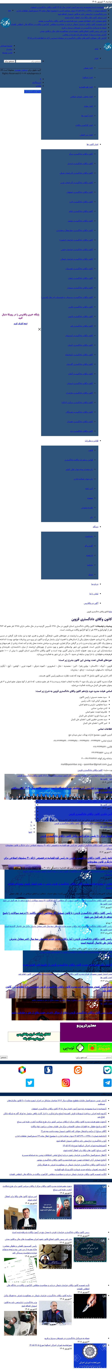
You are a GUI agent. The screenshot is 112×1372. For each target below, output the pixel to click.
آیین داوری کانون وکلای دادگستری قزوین (90, 814)
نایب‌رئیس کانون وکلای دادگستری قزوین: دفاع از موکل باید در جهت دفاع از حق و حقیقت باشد (62, 1013)
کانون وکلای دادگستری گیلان (80, 374)
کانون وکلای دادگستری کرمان (80, 345)
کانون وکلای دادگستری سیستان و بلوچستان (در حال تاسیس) (67, 297)
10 (31, 825)
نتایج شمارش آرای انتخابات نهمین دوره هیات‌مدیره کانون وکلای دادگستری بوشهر (72, 21)
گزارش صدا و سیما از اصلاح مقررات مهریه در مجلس (84, 34)
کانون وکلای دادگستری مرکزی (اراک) (77, 402)
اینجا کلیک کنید (20, 323)
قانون (90, 450)
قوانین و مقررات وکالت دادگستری (78, 460)
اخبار (96, 58)
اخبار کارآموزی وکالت (84, 125)
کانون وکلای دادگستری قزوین (80, 316)
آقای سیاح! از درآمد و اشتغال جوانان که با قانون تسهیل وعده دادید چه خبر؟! (73, 1131)
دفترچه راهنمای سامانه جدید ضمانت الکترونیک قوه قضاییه (80, 1169)
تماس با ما (93, 593)
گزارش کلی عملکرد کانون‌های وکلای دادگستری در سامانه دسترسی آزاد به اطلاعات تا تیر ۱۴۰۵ (67, 38)
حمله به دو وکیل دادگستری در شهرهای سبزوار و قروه (84, 27)
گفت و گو (89, 546)
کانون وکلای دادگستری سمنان (80, 288)
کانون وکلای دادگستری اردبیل (80, 163)
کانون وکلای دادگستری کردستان (79, 335)
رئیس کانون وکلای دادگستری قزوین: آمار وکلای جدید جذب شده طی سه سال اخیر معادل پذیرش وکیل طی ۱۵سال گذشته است (60, 941)
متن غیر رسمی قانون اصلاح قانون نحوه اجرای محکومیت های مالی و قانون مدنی (73, 31)
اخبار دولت (88, 106)
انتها (30, 832)
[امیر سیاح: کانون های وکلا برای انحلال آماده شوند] (55, 1218)
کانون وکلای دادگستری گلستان (79, 364)
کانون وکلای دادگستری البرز (81, 201)
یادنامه (90, 565)
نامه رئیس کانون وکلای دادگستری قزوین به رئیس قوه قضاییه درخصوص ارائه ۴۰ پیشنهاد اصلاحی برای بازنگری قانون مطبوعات (58, 860)
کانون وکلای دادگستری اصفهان (80, 192)
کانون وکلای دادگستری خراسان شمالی (76, 259)
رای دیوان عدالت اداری (83, 479)
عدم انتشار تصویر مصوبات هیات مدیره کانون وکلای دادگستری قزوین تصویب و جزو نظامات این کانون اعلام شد (59, 989)
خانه (96, 49)
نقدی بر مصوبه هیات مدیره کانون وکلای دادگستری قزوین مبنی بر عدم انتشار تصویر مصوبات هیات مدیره (60, 886)
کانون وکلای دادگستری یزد (81, 431)
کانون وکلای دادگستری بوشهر (80, 221)
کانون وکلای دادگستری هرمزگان (79, 412)
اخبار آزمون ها (87, 115)
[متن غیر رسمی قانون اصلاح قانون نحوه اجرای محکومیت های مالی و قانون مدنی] (90, 1261)
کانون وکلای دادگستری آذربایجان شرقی (76, 173)
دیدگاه (95, 526)
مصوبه (90, 498)
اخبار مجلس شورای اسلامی (81, 96)
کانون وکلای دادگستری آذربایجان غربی (76, 182)
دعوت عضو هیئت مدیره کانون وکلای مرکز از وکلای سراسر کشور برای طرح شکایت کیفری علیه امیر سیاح (61, 1121)
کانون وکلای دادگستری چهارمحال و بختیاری (74, 230)
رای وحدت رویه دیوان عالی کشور (79, 469)
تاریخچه (89, 555)
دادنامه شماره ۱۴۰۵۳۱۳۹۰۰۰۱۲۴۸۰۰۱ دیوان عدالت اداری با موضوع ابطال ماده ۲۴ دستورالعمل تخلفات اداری (61, 10)
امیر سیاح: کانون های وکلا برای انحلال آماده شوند (86, 17)
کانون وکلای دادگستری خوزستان (79, 268)
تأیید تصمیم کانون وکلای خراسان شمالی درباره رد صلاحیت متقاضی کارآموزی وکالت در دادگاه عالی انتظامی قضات (59, 24)
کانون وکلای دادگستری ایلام (81, 211)
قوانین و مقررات (91, 440)
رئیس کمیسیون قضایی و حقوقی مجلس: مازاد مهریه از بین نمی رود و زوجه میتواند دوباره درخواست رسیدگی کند (19, 1249)
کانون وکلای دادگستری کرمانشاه (79, 354)
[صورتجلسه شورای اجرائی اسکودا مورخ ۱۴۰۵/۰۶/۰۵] (90, 1367)
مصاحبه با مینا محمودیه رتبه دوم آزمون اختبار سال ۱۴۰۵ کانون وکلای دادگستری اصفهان (67, 7)
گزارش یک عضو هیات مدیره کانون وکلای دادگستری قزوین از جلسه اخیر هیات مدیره (67, 965)
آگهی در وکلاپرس (91, 603)
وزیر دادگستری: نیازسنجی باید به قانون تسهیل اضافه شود (82, 14)
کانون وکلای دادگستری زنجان (80, 278)
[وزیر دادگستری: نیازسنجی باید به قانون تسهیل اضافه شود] (55, 1324)
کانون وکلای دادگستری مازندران (79, 393)
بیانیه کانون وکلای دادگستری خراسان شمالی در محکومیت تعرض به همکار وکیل (71, 1164)
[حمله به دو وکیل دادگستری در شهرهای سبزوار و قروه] (20, 1335)
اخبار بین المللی (86, 135)
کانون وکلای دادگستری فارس (80, 307)
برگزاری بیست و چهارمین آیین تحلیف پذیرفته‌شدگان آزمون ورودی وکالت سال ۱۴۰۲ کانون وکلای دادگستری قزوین (61, 790)
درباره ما (94, 584)
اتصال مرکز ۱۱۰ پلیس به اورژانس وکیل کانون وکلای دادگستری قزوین (76, 836)
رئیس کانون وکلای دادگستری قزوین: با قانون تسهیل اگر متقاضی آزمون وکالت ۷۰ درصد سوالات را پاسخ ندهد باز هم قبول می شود (57, 915)
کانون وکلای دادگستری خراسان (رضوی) (76, 240)
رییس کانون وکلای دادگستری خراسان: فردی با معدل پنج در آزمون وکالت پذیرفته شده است (50, 1232)
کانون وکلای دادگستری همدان (80, 421)
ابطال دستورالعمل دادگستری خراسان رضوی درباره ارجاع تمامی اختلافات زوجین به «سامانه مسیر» (63, 1155)
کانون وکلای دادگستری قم (81, 326)
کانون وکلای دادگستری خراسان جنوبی (77, 249)
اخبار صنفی (88, 68)
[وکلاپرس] (108, 50)
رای (91, 517)
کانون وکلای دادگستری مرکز (81, 154)
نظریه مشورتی (87, 507)
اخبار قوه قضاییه (86, 87)
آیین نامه (89, 488)
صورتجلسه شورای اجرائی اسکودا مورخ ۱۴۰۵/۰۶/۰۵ (84, 1145)
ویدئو (91, 574)
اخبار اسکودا (87, 77)
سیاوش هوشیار (21, 70)
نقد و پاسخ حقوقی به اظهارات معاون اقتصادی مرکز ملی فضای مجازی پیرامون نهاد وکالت (68, 1126)
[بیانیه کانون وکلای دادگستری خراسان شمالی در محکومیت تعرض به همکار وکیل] (90, 1318)
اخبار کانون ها (92, 144)
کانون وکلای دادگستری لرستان (80, 383)
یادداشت (89, 536)
